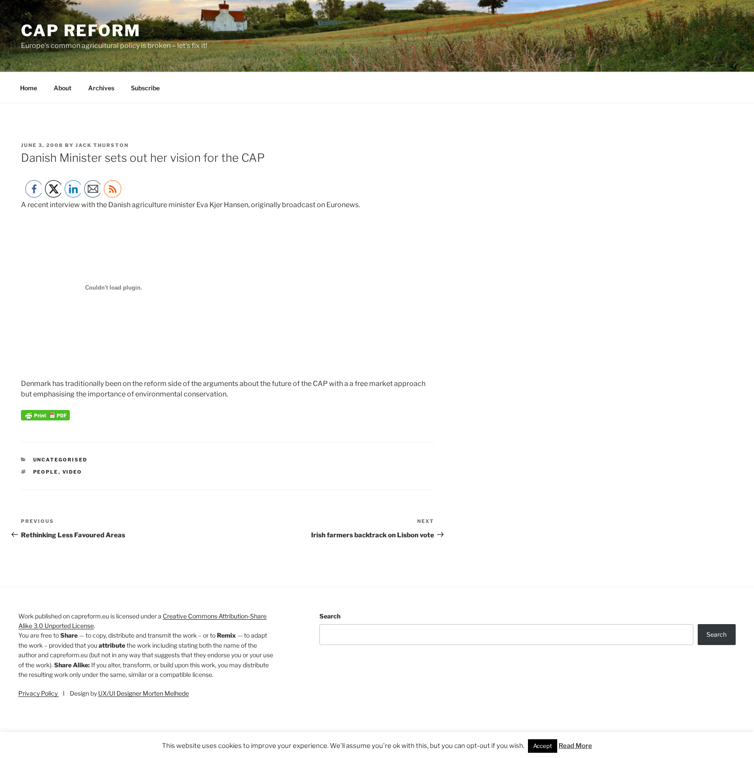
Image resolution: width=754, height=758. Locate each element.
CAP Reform (81, 30)
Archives (101, 88)
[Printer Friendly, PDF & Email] (45, 418)
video (72, 472)
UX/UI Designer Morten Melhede (143, 693)
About (63, 88)
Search (329, 616)
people (45, 472)
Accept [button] (542, 745)
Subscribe (145, 88)
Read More (575, 746)
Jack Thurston (102, 145)
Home (28, 88)
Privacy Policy (38, 693)
